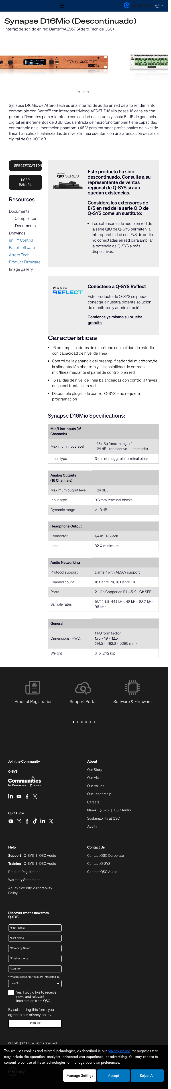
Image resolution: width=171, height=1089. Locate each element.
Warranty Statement (24, 879)
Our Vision (95, 777)
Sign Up (35, 1023)
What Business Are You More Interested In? (34, 977)
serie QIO (104, 229)
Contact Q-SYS (98, 863)
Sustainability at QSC (103, 818)
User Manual (25, 182)
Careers (93, 802)
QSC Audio (16, 814)
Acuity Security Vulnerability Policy (30, 890)
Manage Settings (79, 1075)
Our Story (94, 769)
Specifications (28, 165)
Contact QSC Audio (102, 871)
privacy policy (40, 1014)
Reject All (147, 1075)
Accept (113, 1075)
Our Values (95, 786)
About (92, 761)
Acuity (92, 826)
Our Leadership (99, 794)
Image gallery (21, 269)
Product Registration (24, 871)
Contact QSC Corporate (105, 855)
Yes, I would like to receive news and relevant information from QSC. (36, 996)
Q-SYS (13, 772)
